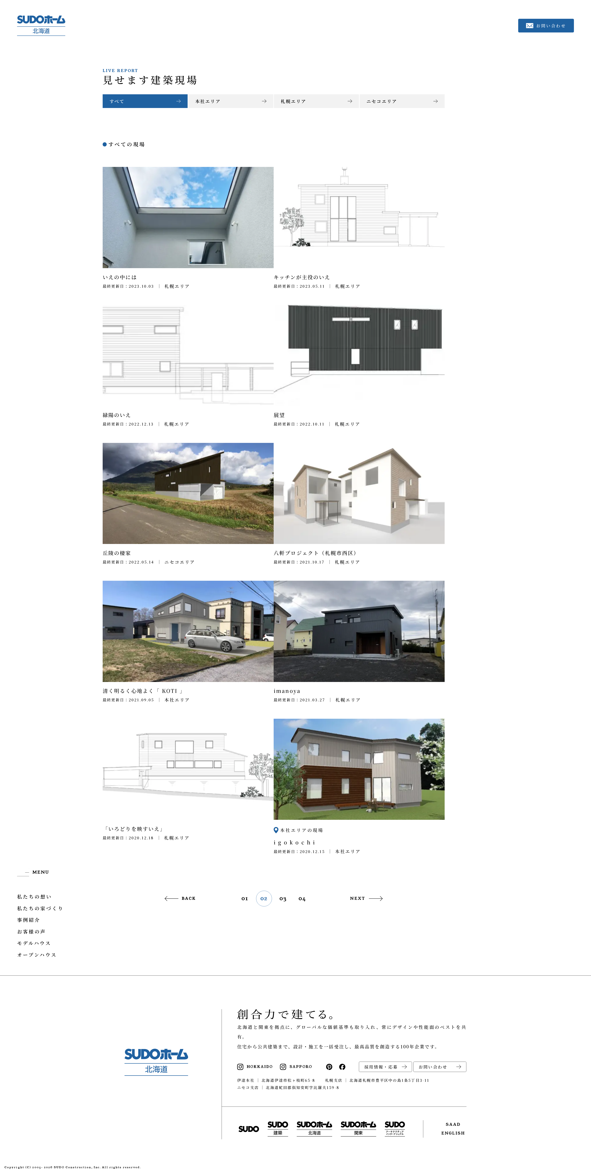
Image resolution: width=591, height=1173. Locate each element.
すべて (117, 101)
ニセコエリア (381, 101)
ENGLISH (453, 1133)
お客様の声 (31, 931)
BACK (189, 898)
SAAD (453, 1124)
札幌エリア (293, 101)
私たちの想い (34, 896)
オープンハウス (37, 954)
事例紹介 (28, 919)
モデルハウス (34, 942)
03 (283, 898)
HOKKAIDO (260, 1066)
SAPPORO (300, 1066)
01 (244, 898)
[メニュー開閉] (33, 873)
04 (302, 898)
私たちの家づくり (40, 908)
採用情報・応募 (381, 1067)
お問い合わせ (433, 1067)
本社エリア (208, 101)
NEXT (357, 898)
